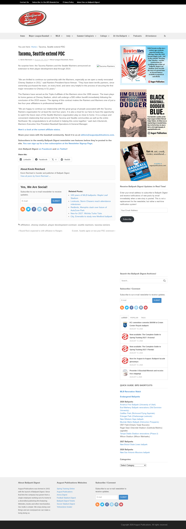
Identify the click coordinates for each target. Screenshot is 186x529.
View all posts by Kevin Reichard (35, 176)
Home (22, 35)
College (103, 35)
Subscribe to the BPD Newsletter (45, 2)
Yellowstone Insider (64, 507)
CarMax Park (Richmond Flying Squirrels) (137, 413)
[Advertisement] (116, 16)
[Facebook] (34, 209)
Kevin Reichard (26, 60)
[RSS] (22, 209)
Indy (68, 35)
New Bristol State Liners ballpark (133, 444)
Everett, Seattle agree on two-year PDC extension (93, 231)
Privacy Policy (68, 2)
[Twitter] (28, 209)
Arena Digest (62, 495)
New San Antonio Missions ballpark (135, 452)
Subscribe (127, 219)
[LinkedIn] (39, 209)
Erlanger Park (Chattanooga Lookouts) (136, 416)
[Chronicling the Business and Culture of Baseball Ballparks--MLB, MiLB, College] (32, 25)
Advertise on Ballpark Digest (88, 2)
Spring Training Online (66, 489)
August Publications (65, 492)
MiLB (58, 35)
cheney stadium (39, 225)
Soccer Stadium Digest (66, 504)
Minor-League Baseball (59, 60)
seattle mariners (86, 225)
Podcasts (137, 35)
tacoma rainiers (102, 225)
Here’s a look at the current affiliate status (39, 129)
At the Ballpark (120, 35)
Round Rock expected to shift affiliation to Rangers (40, 231)
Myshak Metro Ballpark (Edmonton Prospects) (139, 422)
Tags (143, 318)
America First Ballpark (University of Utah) (138, 404)
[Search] (164, 280)
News (71, 60)
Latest (124, 318)
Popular (134, 318)
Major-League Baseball (39, 35)
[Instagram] (45, 209)
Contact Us (24, 2)
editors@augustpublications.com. (98, 135)
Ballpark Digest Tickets (66, 501)
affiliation (25, 225)
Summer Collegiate (85, 35)
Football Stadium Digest (66, 498)
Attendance (151, 35)
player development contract (62, 225)
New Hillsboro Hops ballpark (132, 419)
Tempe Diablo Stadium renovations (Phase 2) (139, 433)
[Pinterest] (50, 209)
